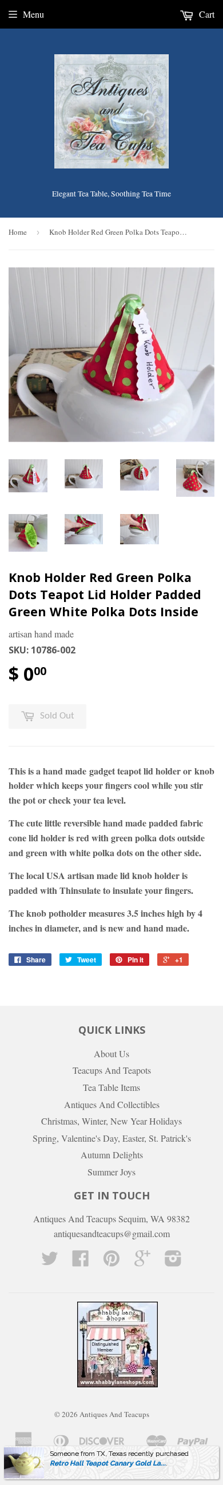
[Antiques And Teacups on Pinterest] (111, 1261)
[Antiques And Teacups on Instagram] (173, 1261)
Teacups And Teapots (112, 1070)
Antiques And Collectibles (112, 1104)
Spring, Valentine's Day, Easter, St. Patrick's (112, 1138)
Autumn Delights (112, 1155)
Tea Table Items (111, 1087)
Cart (205, 14)
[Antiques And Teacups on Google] (142, 1261)
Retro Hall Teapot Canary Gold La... (108, 1463)
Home (18, 232)
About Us (111, 1053)
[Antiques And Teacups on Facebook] (80, 1261)
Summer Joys (111, 1172)
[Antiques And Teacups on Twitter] (49, 1261)
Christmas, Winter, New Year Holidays (111, 1121)
